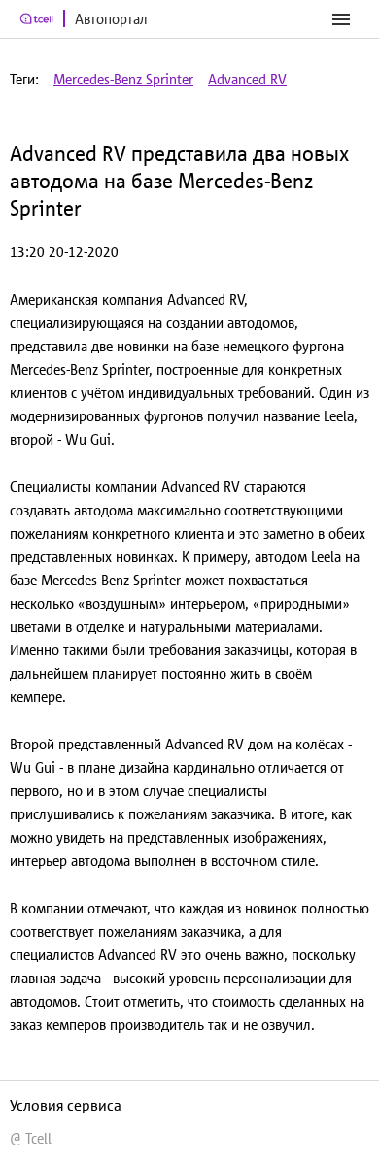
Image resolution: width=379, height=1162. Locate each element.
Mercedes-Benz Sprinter (123, 79)
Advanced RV (247, 79)
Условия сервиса (65, 1104)
